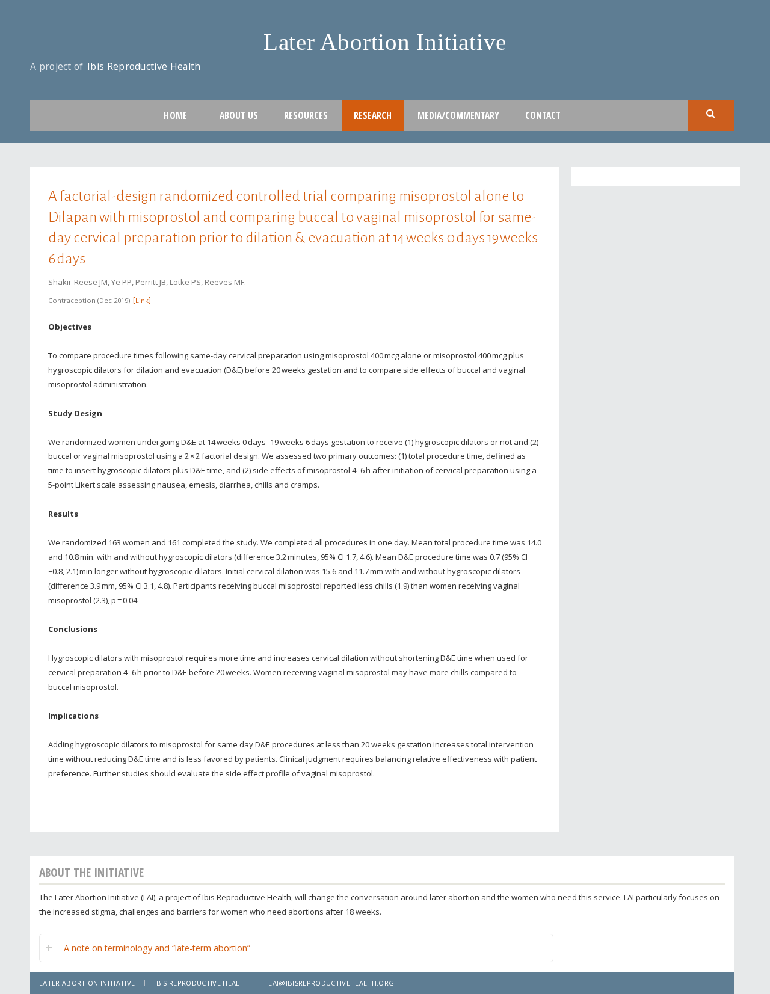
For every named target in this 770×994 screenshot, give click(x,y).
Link (142, 300)
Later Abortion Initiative (385, 42)
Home (175, 115)
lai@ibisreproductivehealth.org (331, 982)
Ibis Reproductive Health (144, 66)
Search (711, 114)
